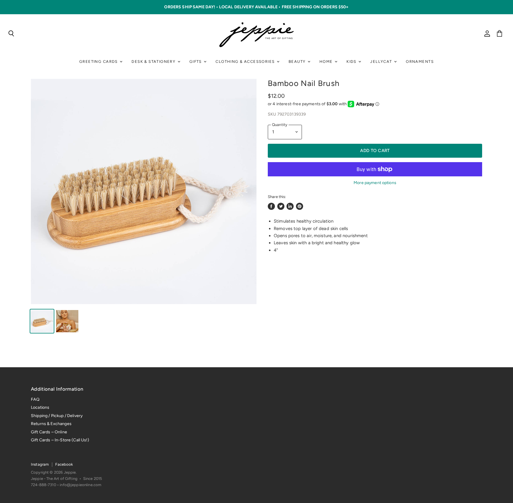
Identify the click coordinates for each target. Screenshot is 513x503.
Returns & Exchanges (51, 423)
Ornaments (420, 61)
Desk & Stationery (154, 61)
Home (326, 61)
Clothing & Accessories (246, 61)
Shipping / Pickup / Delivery (57, 415)
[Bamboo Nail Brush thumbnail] (42, 321)
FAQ (35, 399)
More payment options (375, 183)
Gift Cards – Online (49, 432)
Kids (352, 61)
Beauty (298, 61)
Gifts (196, 61)
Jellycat (381, 61)
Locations (40, 407)
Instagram (40, 464)
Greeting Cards (99, 61)
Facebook (64, 464)
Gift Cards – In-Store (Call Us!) (60, 440)
